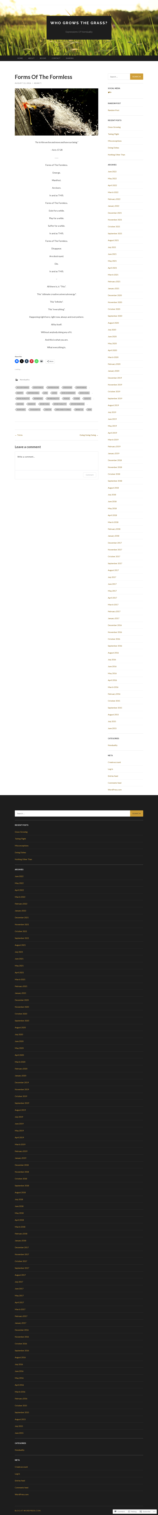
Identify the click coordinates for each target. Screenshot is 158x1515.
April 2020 (112, 350)
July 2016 (112, 659)
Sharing (70, 58)
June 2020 (112, 336)
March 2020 (113, 357)
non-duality (23, 398)
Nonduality (25, 380)
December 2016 (115, 625)
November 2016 (115, 632)
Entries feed (113, 776)
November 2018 (115, 467)
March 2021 (113, 274)
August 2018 (113, 488)
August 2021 (113, 240)
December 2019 (115, 378)
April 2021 (112, 268)
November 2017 (115, 549)
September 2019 (115, 398)
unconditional (63, 409)
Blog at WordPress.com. (28, 1511)
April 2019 (112, 433)
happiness (81, 387)
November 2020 (115, 302)
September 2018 (115, 481)
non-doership (68, 393)
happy (20, 393)
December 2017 (115, 543)
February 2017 (114, 611)
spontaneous (77, 404)
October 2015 (114, 701)
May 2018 (112, 508)
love (54, 393)
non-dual (84, 393)
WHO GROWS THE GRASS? (79, 23)
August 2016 (113, 653)
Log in (110, 769)
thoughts (35, 409)
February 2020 (114, 364)
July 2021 (112, 247)
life (45, 393)
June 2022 (112, 171)
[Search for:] (125, 76)
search (31, 404)
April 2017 (112, 598)
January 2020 (113, 371)
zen (89, 409)
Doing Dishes (113, 147)
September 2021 (115, 233)
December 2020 (115, 295)
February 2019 (114, 446)
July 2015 (112, 721)
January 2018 (113, 536)
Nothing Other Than (116, 154)
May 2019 (112, 426)
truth (48, 409)
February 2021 (114, 281)
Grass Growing (114, 127)
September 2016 (115, 646)
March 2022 (113, 192)
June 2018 (112, 501)
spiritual (44, 404)
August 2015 (113, 714)
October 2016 (114, 639)
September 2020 (115, 316)
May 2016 (112, 673)
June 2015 (112, 728)
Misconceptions (115, 141)
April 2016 (112, 680)
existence (38, 387)
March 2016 (113, 687)
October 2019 (114, 391)
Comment (90, 475)
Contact (56, 58)
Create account (114, 762)
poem (76, 398)
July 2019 (112, 412)
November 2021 (115, 219)
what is (79, 409)
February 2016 (114, 694)
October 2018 (114, 474)
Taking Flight (113, 134)
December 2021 (115, 213)
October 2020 (114, 309)
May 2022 (112, 178)
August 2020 (113, 323)
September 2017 (115, 563)
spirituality (60, 404)
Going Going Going (89, 435)
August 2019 (113, 405)
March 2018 (113, 522)
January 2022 (113, 206)
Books (43, 58)
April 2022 (112, 185)
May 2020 (112, 343)
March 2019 (113, 439)
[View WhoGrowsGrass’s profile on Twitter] (109, 92)
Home (20, 58)
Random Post (113, 110)
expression (53, 387)
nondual (38, 398)
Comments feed (114, 783)
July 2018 (112, 494)
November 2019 (115, 384)
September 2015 (115, 707)
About (31, 58)
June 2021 (112, 254)
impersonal (33, 393)
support (21, 409)
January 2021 (113, 288)
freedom (67, 387)
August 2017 (113, 570)
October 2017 (114, 556)
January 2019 (113, 453)
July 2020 (112, 329)
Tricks (19, 435)
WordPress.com (115, 789)
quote (87, 398)
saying (20, 404)
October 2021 (114, 226)
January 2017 (113, 618)
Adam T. (38, 83)
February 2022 (114, 199)
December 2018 (115, 460)
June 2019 (112, 419)
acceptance (23, 387)
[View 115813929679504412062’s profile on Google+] (111, 92)
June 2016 (112, 666)
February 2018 (114, 529)
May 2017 (112, 591)
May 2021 (112, 261)
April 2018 (112, 515)
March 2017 (113, 604)
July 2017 (112, 577)
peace (66, 398)
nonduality (53, 398)
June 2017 (112, 584)
